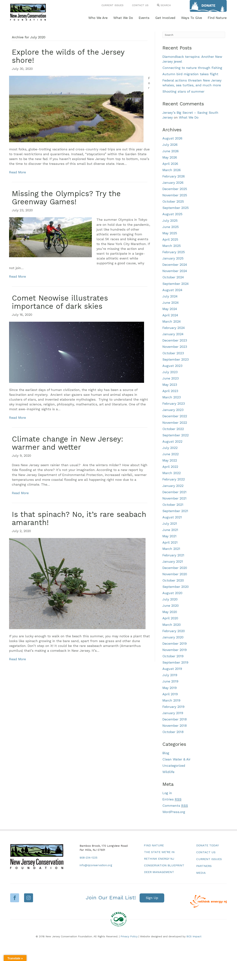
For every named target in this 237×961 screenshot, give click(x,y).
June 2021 (170, 530)
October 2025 (173, 201)
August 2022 (172, 441)
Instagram (28, 897)
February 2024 (173, 328)
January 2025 (172, 258)
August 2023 (172, 366)
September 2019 (175, 662)
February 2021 (173, 555)
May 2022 (169, 460)
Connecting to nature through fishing (192, 68)
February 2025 (173, 252)
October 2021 (172, 505)
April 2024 (170, 315)
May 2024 (169, 309)
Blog (165, 753)
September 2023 (175, 359)
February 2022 (173, 479)
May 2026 (169, 157)
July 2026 (170, 144)
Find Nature (154, 845)
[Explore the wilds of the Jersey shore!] (76, 109)
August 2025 (172, 214)
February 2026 (173, 176)
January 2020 (172, 637)
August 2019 (172, 669)
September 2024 (175, 284)
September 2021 (175, 511)
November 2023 (174, 347)
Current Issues (209, 859)
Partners (204, 866)
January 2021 (172, 561)
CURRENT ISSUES (112, 5)
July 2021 (169, 523)
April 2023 (170, 391)
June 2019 (170, 681)
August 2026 (172, 138)
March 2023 (171, 397)
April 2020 (170, 618)
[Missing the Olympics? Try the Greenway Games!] (50, 237)
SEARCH (165, 5)
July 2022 (170, 448)
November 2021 (174, 498)
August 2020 (172, 593)
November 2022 (174, 422)
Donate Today (207, 845)
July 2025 (170, 220)
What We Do (188, 117)
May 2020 (169, 612)
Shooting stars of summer (183, 91)
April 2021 (170, 542)
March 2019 (171, 700)
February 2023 (173, 403)
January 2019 (172, 713)
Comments (175, 805)
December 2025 (174, 189)
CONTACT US (140, 5)
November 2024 (174, 271)
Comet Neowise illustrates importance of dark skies (60, 302)
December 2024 (174, 265)
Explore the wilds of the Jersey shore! (68, 56)
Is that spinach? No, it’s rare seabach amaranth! (79, 518)
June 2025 (170, 227)
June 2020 (170, 605)
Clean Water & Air (176, 759)
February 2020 (173, 631)
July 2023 (170, 372)
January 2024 (172, 334)
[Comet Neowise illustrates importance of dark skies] (76, 352)
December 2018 (174, 719)
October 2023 (173, 353)
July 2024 (170, 296)
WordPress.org (173, 812)
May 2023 (169, 385)
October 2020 (173, 580)
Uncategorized (173, 765)
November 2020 (174, 574)
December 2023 (174, 340)
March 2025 (171, 246)
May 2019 (169, 688)
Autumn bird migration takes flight (190, 74)
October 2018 (172, 732)
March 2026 (171, 170)
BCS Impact (193, 936)
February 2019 (173, 707)
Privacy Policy (129, 936)
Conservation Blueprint (164, 865)
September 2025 (175, 208)
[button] (152, 897)
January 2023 (172, 410)
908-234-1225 (88, 857)
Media (201, 873)
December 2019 (174, 643)
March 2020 (171, 625)
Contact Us (206, 852)
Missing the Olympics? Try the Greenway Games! (66, 197)
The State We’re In (159, 852)
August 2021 (172, 517)
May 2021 (169, 536)
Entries (171, 799)
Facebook (14, 897)
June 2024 (170, 302)
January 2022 (172, 486)
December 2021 (174, 492)
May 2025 (169, 233)
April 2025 (170, 239)
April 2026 (170, 164)
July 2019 (169, 675)
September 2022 (175, 435)
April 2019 (170, 694)
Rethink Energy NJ (159, 858)
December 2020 (174, 568)
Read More (17, 172)
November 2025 (174, 195)
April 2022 (170, 467)
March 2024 (171, 321)
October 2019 (172, 656)
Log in (167, 793)
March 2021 (171, 549)
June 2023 (170, 378)
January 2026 (172, 182)
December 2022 (174, 416)
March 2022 (171, 473)
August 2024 (172, 290)
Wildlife (168, 772)
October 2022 (173, 429)
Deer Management (159, 872)
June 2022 (170, 454)
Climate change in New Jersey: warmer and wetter (67, 443)
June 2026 (170, 151)
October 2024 (173, 277)
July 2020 (170, 599)
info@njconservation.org (96, 865)
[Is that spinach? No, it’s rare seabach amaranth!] (77, 583)
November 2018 (174, 725)
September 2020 (175, 587)
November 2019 (174, 650)
